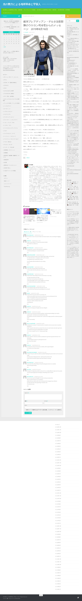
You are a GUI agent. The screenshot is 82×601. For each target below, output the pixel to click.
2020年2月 (58, 553)
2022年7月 (58, 473)
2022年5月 (58, 479)
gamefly (28, 293)
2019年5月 (58, 578)
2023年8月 (58, 438)
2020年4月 (58, 548)
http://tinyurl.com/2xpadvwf (32, 352)
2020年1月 (58, 556)
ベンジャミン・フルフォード (10, 136)
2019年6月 (58, 575)
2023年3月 (58, 451)
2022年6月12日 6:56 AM (36, 369)
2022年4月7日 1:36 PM (35, 293)
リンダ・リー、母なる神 (9, 147)
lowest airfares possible (31, 254)
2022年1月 (58, 490)
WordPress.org (7, 186)
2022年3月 (58, 484)
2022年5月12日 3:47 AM (36, 306)
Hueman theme (17, 598)
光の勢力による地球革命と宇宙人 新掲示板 (12, 9)
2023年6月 (58, 443)
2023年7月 (58, 440)
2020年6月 (58, 542)
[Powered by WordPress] (7, 598)
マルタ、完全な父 (7, 141)
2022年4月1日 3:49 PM (39, 247)
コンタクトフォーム (7, 12)
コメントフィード (7, 183)
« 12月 (4, 46)
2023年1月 (58, 457)
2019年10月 (58, 564)
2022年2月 (58, 487)
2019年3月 (58, 583)
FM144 (5, 79)
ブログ (5, 130)
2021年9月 (58, 501)
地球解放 (6, 152)
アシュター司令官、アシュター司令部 (11, 103)
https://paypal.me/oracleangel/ (9, 70)
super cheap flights (30, 266)
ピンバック (37, 231)
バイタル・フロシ (7, 125)
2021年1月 (58, 523)
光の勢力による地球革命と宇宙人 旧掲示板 (46, 9)
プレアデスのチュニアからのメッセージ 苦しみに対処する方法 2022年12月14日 (73, 213)
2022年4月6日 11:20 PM (41, 286)
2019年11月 (58, 561)
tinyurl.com (29, 240)
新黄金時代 (6, 159)
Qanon (5, 88)
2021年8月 (58, 504)
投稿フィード (6, 181)
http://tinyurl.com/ (30, 247)
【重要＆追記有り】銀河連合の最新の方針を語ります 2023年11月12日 (73, 229)
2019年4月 (58, 581)
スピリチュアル (7, 114)
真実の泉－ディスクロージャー (10, 165)
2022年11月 (58, 462)
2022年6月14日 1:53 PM (38, 376)
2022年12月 (58, 460)
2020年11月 (58, 528)
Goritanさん (6, 85)
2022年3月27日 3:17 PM (36, 240)
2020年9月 (58, 534)
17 (62, 16)
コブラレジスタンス (8, 111)
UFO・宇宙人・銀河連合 (9, 96)
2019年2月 (58, 586)
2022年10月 (58, 465)
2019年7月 (58, 572)
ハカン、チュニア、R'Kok (9, 122)
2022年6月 (58, 476)
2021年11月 (58, 495)
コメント (28, 231)
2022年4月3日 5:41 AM (40, 254)
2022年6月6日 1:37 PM (36, 335)
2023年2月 (58, 454)
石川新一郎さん (7, 168)
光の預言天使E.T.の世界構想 (64, 9)
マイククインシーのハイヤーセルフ (11, 139)
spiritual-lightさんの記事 (9, 90)
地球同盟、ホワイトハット (9, 150)
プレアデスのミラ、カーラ (9, 133)
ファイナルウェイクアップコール (11, 128)
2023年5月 (58, 446)
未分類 (5, 162)
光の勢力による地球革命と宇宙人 (22, 4)
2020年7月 (58, 539)
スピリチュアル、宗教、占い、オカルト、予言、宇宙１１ (73, 188)
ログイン (6, 178)
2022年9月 (58, 468)
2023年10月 (58, 432)
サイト (26, 405)
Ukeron (27, 157)
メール (46, 401)
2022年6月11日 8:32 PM (39, 362)
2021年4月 (58, 515)
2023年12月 (58, 427)
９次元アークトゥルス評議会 (10, 170)
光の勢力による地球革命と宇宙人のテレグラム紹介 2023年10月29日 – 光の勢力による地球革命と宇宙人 (73, 254)
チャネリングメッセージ (28, 16)
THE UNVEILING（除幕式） (9, 93)
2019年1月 (58, 589)
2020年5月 (58, 545)
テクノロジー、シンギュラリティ (11, 119)
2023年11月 (58, 429)
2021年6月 (58, 509)
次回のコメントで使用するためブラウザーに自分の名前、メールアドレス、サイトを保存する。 (44, 409)
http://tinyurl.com (30, 376)
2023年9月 (58, 435)
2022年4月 (58, 482)
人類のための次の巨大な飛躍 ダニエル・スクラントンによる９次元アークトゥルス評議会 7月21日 (29, 219)
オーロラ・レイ (7, 108)
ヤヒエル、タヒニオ (8, 144)
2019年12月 (58, 559)
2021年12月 (58, 493)
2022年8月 (58, 471)
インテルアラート (7, 106)
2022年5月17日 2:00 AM (36, 311)
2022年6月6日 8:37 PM (36, 345)
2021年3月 (58, 517)
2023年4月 (58, 449)
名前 (26, 401)
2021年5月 (58, 512)
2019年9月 (58, 567)
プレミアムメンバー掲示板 (29, 9)
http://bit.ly (29, 369)
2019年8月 (58, 570)
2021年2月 (58, 520)
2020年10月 (58, 531)
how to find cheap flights (31, 286)
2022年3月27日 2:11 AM (39, 235)
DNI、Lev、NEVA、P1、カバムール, (11, 77)
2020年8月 (58, 537)
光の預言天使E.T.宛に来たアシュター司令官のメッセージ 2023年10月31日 (73, 236)
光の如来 (26, 32)
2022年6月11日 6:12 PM (42, 352)
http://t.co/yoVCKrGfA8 (31, 323)
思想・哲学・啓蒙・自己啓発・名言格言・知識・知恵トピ (73, 198)
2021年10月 (58, 498)
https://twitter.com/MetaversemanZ (74, 169)
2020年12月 (58, 526)
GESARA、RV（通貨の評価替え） (10, 82)
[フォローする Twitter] (19, 16)
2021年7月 (58, 506)
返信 (28, 238)
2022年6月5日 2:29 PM (40, 323)
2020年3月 (58, 550)
